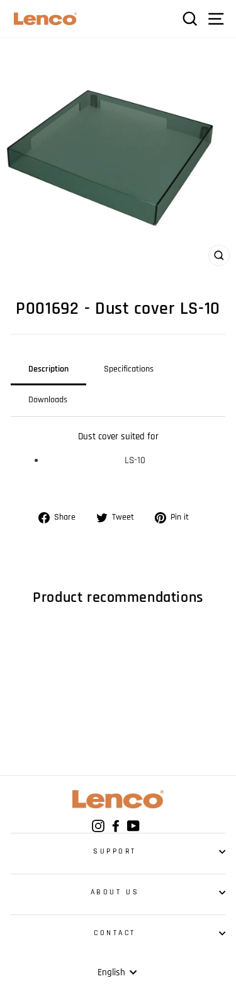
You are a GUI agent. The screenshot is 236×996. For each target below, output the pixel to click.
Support (115, 851)
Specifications (129, 369)
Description (48, 369)
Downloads (47, 399)
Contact (115, 933)
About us (115, 892)
